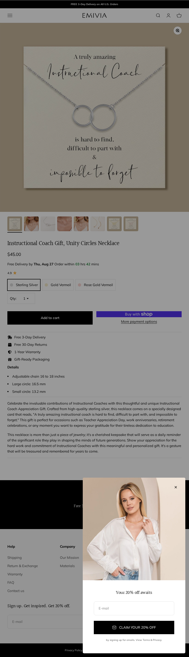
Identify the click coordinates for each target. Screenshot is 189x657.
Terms (146, 640)
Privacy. (157, 640)
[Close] (176, 487)
